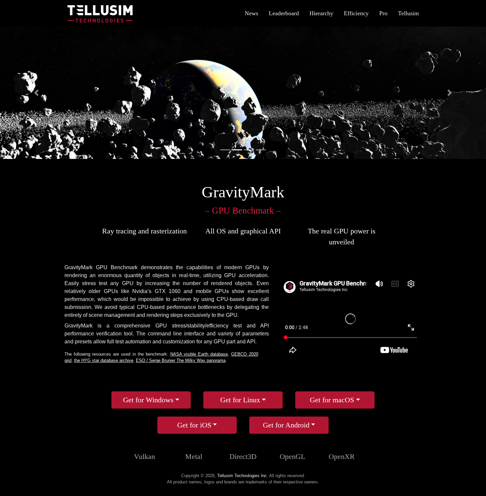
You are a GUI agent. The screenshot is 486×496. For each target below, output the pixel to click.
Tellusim (408, 13)
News (251, 13)
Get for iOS (194, 425)
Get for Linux (240, 400)
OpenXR (342, 456)
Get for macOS (332, 400)
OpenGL (292, 456)
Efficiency (356, 13)
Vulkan (144, 456)
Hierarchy (321, 13)
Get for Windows (148, 400)
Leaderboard (284, 13)
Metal (193, 456)
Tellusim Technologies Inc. (242, 475)
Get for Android (286, 425)
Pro (383, 13)
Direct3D (243, 456)
